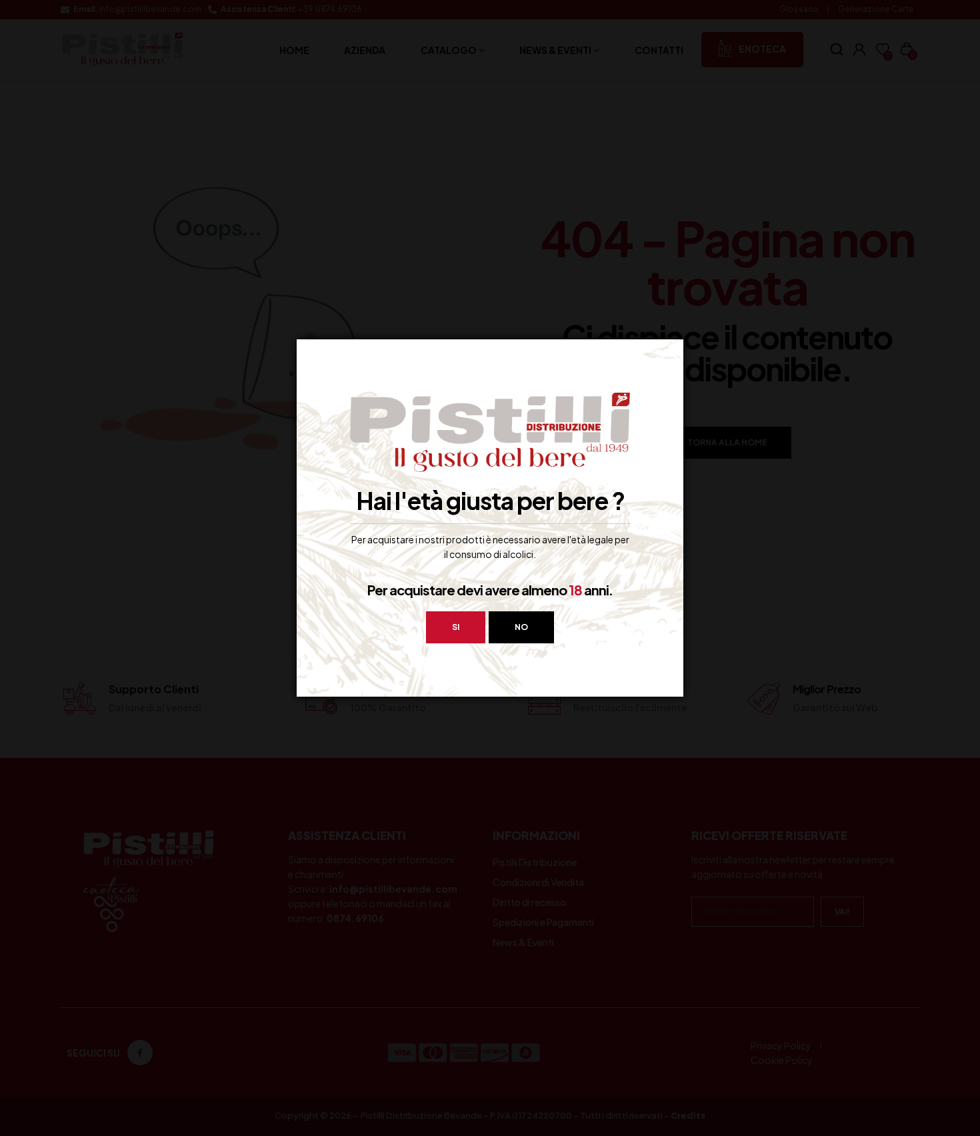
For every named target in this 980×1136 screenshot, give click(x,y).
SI (455, 627)
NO (521, 627)
